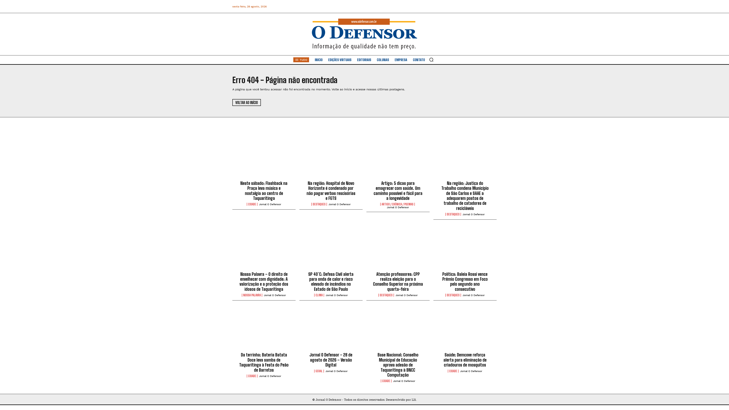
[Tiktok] (493, 6)
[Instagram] (459, 6)
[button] (431, 59)
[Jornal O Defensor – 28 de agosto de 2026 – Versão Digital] (331, 329)
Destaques (319, 204)
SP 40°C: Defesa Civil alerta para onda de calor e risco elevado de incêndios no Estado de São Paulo (330, 282)
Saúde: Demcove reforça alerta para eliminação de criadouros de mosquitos (465, 359)
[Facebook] (450, 6)
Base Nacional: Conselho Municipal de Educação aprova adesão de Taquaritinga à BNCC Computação (398, 365)
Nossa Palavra (252, 295)
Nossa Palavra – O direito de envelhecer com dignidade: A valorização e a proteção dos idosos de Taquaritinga (264, 282)
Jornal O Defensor (270, 204)
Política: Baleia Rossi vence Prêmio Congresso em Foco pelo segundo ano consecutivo (465, 282)
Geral (319, 371)
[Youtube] (484, 6)
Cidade (252, 204)
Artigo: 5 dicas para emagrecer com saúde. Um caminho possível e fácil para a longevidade (398, 191)
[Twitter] (476, 6)
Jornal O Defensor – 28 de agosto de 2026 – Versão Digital (330, 359)
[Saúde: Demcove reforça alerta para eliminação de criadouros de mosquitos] (465, 329)
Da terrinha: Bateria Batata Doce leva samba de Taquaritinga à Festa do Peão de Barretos (264, 362)
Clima (319, 295)
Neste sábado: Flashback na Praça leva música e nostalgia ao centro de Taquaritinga (263, 191)
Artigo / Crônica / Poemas (397, 204)
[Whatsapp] (467, 6)
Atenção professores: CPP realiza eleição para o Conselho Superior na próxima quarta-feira (398, 282)
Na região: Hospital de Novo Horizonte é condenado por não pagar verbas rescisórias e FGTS (331, 191)
